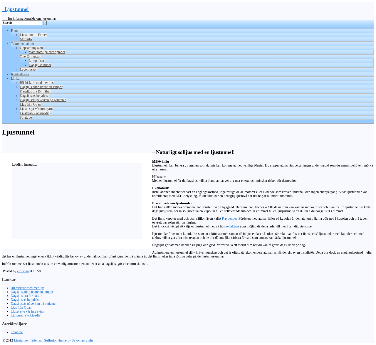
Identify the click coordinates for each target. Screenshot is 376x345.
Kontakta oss (20, 74)
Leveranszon (28, 69)
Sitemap (36, 340)
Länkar (16, 78)
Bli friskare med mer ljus (37, 82)
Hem (14, 30)
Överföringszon (30, 56)
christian (23, 271)
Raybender (229, 218)
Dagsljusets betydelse (34, 96)
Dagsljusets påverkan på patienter (43, 100)
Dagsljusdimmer (40, 65)
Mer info (26, 39)
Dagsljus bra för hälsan (35, 91)
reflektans (232, 226)
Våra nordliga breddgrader (47, 52)
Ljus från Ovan (30, 104)
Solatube (26, 117)
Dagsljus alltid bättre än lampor (41, 87)
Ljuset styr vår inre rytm (36, 109)
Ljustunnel (15, 9)
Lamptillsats (37, 60)
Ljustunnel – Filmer (33, 35)
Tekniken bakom (22, 43)
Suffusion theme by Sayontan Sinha (68, 340)
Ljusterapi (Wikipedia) (35, 113)
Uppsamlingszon (31, 48)
